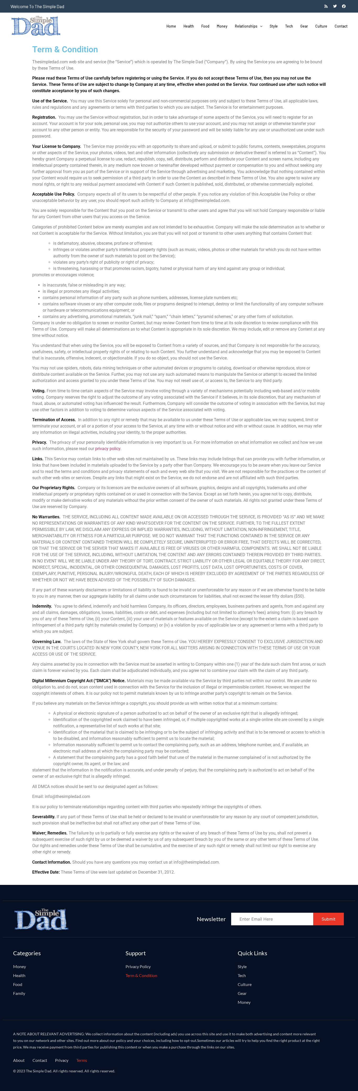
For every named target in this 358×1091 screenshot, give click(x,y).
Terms (81, 1060)
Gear (304, 26)
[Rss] (326, 6)
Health (188, 26)
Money (222, 26)
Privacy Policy (138, 966)
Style (274, 26)
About (19, 1060)
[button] (248, 26)
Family (19, 993)
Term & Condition (141, 975)
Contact (341, 26)
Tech (289, 26)
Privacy (61, 1060)
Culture (321, 26)
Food (205, 26)
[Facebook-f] (344, 6)
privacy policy (107, 448)
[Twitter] (335, 6)
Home (171, 26)
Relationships (246, 26)
